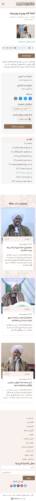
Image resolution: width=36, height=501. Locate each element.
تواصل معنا (29, 442)
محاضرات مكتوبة (27, 459)
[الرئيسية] (25, 4)
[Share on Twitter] (25, 98)
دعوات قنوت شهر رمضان (23, 181)
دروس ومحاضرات (23, 17)
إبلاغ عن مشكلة (18, 126)
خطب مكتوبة (29, 455)
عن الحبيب (29, 418)
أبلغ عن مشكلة (28, 430)
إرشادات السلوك (25, 168)
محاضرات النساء (25, 177)
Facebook (18, 485)
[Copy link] (15, 98)
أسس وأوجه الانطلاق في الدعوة (21, 164)
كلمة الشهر (30, 422)
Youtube (21, 485)
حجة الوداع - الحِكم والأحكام (22, 152)
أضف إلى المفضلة (21, 108)
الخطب (31, 434)
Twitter (25, 485)
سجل (29, 478)
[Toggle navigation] (3, 4)
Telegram (14, 485)
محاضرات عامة (28, 19)
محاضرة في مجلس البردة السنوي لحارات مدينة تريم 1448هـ (20, 319)
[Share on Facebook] (30, 98)
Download (26, 55)
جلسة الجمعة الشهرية (24, 156)
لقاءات (28, 143)
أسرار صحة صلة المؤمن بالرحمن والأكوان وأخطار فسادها (20, 384)
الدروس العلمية (28, 438)
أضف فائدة (23, 119)
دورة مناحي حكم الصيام (23, 160)
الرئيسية (32, 17)
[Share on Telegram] (20, 98)
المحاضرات (12, 17)
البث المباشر (29, 451)
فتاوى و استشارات (27, 446)
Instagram (11, 485)
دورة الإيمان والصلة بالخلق (22, 147)
